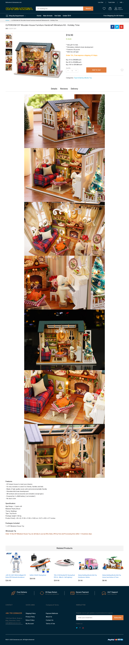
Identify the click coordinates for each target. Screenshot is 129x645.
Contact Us (49, 620)
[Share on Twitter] (117, 27)
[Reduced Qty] (68, 71)
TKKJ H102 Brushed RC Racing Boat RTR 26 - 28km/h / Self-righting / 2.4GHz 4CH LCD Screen (64, 577)
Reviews (64, 89)
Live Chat (100, 2)
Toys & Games (79, 78)
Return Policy (30, 620)
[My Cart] (110, 8)
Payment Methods (52, 613)
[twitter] (77, 628)
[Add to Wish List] (122, 70)
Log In (120, 7)
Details (54, 89)
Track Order (111, 2)
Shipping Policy (31, 613)
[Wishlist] (104, 8)
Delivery (74, 89)
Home (7, 20)
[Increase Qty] (76, 71)
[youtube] (83, 628)
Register (120, 9)
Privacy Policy (30, 617)
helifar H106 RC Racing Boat (38, 575)
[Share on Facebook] (113, 27)
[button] (17, 58)
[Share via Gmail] (121, 27)
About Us (49, 617)
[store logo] (19, 8)
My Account (30, 624)
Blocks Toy (88, 78)
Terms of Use (50, 624)
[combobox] (59, 8)
